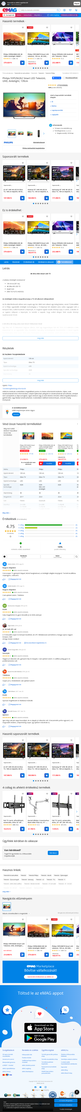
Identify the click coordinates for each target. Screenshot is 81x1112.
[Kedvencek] (70, 10)
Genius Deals (28, 15)
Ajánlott (6, 715)
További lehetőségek (66, 1109)
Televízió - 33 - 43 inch (10, 888)
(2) (76, 528)
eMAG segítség (26, 1068)
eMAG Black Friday (66, 1073)
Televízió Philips (50, 73)
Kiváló (5, 609)
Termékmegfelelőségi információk (14, 389)
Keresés (16, 414)
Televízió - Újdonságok (61, 875)
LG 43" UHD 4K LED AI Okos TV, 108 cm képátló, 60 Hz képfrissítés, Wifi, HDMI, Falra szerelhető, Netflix (13, 191)
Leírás (6, 262)
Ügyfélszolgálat (48, 1050)
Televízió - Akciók (46, 875)
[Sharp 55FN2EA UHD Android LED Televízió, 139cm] (62, 38)
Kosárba (22, 63)
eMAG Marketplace (27, 1071)
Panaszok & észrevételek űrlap (49, 1067)
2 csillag (21, 533)
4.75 (62, 85)
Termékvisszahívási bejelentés (47, 1063)
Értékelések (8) (29, 262)
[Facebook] (35, 1087)
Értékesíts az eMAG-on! (68, 15)
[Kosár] (76, 10)
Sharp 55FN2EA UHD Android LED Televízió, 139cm (62, 55)
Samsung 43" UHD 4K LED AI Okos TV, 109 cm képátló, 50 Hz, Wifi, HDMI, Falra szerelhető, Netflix (62, 191)
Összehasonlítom (71, 78)
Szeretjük (6, 653)
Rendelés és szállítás (30, 1050)
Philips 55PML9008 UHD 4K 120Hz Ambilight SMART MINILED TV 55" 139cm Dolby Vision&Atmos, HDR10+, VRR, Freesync (13, 55)
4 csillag (21, 528)
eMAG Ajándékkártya (9, 1068)
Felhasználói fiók (27, 1055)
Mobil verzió (40, 1083)
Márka (54, 106)
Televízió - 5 (61, 879)
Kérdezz (53, 853)
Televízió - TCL (51, 879)
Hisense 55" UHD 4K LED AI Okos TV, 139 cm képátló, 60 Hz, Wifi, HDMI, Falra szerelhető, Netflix (38, 191)
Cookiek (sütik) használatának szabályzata (69, 1063)
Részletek (16, 262)
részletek (68, 131)
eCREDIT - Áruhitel (8, 1065)
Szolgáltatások (8, 1050)
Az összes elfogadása (65, 1101)
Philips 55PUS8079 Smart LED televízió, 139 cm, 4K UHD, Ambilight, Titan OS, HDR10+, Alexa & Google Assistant (38, 55)
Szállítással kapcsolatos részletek (29, 1061)
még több (40, 338)
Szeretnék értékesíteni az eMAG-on (41, 977)
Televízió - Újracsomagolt (11, 879)
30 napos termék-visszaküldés (8, 1055)
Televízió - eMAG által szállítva (13, 884)
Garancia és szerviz (8, 1059)
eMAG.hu (64, 1050)
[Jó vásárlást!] (9, 10)
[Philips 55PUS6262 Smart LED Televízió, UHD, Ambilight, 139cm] (14, 929)
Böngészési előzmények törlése (68, 913)
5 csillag (21, 525)
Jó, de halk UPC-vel (9, 629)
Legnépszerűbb (57, 110)
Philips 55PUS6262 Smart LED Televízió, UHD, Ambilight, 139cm (27, 446)
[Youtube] (40, 1087)
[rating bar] (50, 525)
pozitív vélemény (55, 87)
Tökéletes (6, 675)
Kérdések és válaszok (46, 262)
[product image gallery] (24, 106)
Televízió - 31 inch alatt (49, 884)
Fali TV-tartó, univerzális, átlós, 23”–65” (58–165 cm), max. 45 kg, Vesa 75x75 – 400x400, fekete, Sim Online (62, 821)
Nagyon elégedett (9, 568)
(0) (76, 531)
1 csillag (21, 536)
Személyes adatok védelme (69, 1059)
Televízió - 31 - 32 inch (65, 884)
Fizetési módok (26, 1058)
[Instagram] (45, 1087)
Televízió (41, 73)
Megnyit (76, 3)
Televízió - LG (40, 879)
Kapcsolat (64, 1067)
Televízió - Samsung (27, 879)
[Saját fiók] (64, 10)
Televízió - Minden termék (32, 884)
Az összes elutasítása (65, 1105)
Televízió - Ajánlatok (25, 888)
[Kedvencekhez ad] (23, 27)
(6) (76, 525)
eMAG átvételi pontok (28, 1065)
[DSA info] (26, 21)
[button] (4, 579)
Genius (19, 15)
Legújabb (55, 115)
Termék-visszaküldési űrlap (50, 1059)
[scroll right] (77, 45)
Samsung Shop (38, 888)
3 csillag (21, 531)
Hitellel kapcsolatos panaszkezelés (47, 1072)
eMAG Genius (7, 1071)
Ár (52, 102)
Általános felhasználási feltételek (68, 1055)
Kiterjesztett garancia (9, 1062)
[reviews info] (10, 536)
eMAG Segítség (54, 15)
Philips (10, 385)
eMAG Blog (64, 1070)
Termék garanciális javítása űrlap (50, 1055)
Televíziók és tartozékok (22, 73)
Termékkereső (66, 262)
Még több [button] (37, 15)
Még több (6, 513)
